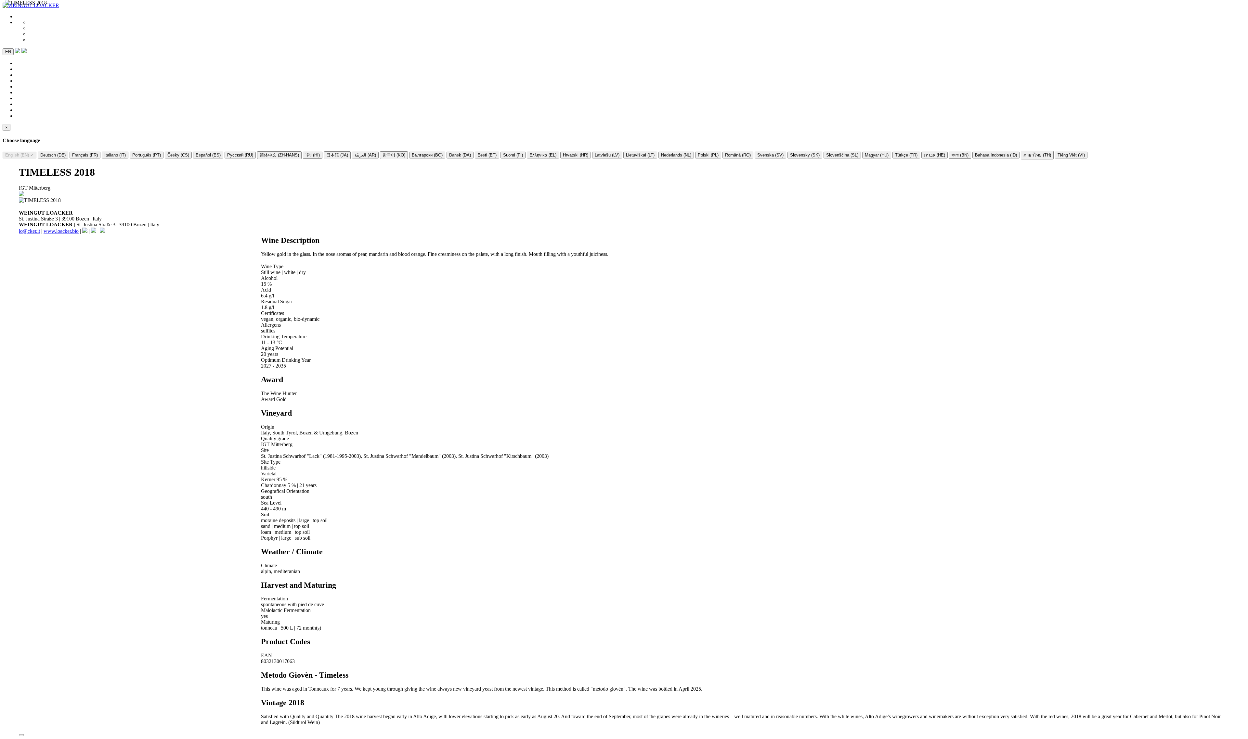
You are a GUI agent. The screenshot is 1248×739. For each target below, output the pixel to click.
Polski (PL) (708, 155)
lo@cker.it (29, 231)
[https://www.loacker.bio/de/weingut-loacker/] (21, 194)
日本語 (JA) (337, 155)
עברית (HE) (934, 155)
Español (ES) (208, 155)
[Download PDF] (17, 51)
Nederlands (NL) (676, 155)
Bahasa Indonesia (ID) (996, 155)
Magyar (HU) (877, 155)
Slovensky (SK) (805, 155)
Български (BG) (427, 155)
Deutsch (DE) (53, 155)
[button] (24, 51)
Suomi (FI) (513, 155)
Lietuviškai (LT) (640, 155)
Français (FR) (85, 155)
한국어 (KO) (394, 155)
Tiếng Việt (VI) (1071, 155)
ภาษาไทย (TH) (1037, 155)
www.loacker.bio (61, 231)
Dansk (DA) (460, 155)
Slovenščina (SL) (842, 155)
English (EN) (19, 155)
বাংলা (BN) (960, 155)
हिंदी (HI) (313, 155)
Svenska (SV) (770, 155)
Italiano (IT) (115, 155)
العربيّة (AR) (365, 155)
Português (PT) (146, 155)
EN (8, 51)
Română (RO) (738, 155)
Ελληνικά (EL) (542, 155)
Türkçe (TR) (906, 155)
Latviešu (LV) (607, 155)
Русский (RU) (240, 155)
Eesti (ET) (487, 155)
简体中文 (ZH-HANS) (279, 155)
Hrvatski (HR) (575, 155)
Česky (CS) (178, 155)
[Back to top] (21, 735)
